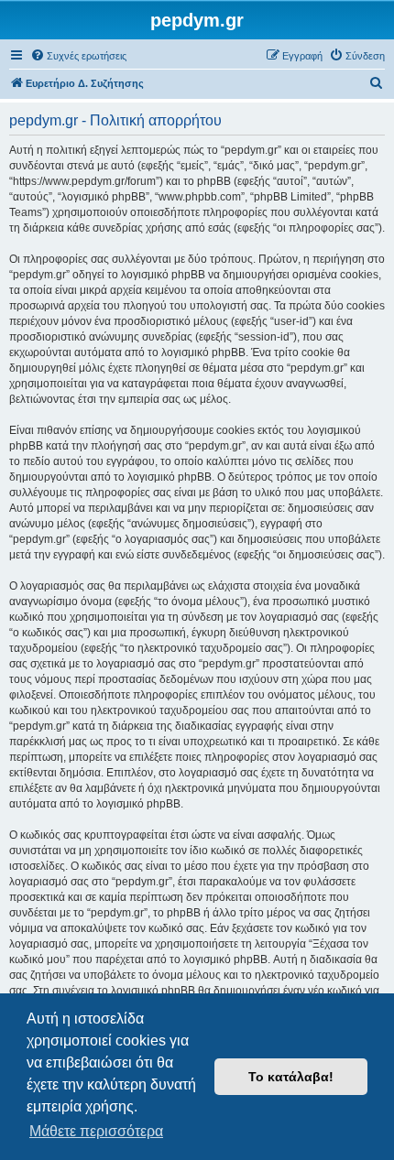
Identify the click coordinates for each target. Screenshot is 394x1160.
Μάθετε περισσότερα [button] (96, 1131)
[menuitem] (78, 56)
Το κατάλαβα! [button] (291, 1076)
